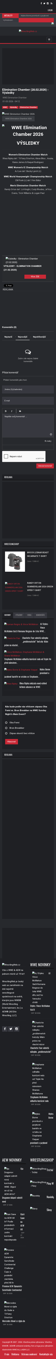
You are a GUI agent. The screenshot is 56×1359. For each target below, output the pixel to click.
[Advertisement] (29, 66)
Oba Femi (14, 722)
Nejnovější (22, 337)
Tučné (5, 411)
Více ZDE (35, 276)
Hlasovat (11, 741)
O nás (6, 1354)
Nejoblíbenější (39, 337)
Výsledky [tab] (19, 615)
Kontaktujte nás (46, 1354)
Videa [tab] (29, 615)
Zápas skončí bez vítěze (22, 733)
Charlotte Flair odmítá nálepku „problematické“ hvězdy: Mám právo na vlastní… (26, 642)
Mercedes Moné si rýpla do (13, 1321)
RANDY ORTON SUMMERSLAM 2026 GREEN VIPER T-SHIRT (40, 586)
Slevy (49, 1210)
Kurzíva (11, 411)
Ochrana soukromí (29, 1354)
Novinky (50, 1197)
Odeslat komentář (45, 466)
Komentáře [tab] (40, 615)
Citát (20, 411)
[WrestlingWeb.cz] (28, 31)
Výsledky (13, 107)
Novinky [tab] (7, 615)
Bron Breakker (16, 728)
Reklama (15, 1354)
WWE (5, 107)
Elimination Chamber (28, 107)
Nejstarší (8, 337)
